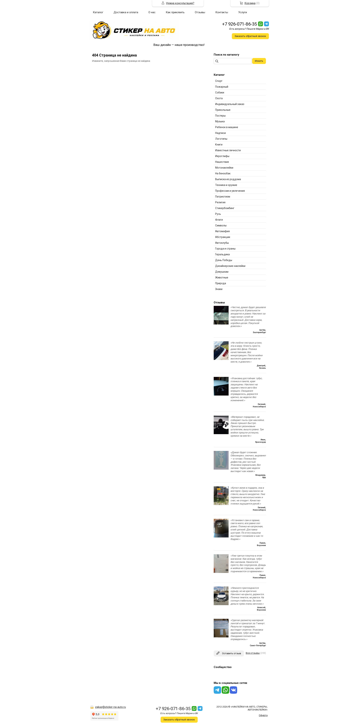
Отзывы (200, 12)
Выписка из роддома (228, 179)
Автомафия (222, 231)
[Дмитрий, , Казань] (221, 359)
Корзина (249, 3)
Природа (220, 283)
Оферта (263, 715)
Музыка (220, 121)
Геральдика (222, 254)
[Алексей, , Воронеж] (221, 604)
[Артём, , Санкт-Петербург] (221, 636)
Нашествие (222, 161)
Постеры (220, 115)
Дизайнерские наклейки (230, 265)
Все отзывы (253, 653)
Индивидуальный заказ (229, 104)
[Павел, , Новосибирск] (221, 572)
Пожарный (221, 86)
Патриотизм (222, 196)
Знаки (218, 289)
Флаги (219, 219)
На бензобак (222, 173)
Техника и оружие (226, 185)
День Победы (223, 260)
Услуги (242, 12)
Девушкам (221, 271)
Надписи (220, 132)
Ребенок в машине (226, 127)
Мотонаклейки (224, 167)
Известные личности (228, 150)
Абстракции (222, 237)
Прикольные (222, 109)
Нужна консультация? (180, 3)
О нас (152, 12)
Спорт (218, 80)
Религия (220, 202)
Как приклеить (175, 12)
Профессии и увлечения (230, 190)
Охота (219, 98)
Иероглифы (222, 156)
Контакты (221, 12)
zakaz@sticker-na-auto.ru (110, 706)
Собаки (219, 92)
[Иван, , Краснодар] (221, 433)
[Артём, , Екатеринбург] (221, 323)
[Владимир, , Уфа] (221, 468)
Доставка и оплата (126, 12)
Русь (218, 213)
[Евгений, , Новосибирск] (221, 394)
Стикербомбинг (224, 208)
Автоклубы (222, 242)
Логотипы (221, 138)
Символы (221, 225)
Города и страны (225, 248)
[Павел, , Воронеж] (221, 536)
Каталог (98, 12)
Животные (221, 277)
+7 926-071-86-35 (239, 24)
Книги (218, 144)
